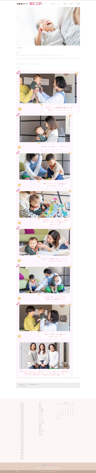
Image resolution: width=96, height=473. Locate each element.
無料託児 (65, 3)
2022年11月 (22, 418)
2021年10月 (22, 431)
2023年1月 (22, 415)
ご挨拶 (40, 407)
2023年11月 (22, 408)
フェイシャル (41, 415)
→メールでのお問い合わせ (22, 386)
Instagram (17, 471)
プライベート (41, 416)
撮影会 (40, 426)
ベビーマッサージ (41, 418)
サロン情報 (52, 3)
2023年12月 (22, 407)
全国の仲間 (78, 3)
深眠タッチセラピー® (42, 431)
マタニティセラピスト (42, 421)
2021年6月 (22, 436)
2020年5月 (22, 457)
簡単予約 (71, 3)
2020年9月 (22, 450)
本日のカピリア (41, 429)
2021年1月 (22, 444)
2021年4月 (22, 439)
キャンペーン (41, 413)
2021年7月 (22, 434)
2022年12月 (22, 416)
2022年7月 (22, 421)
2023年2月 (22, 413)
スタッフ (58, 3)
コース (46, 3)
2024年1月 (22, 405)
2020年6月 (22, 455)
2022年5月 (22, 423)
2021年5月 (22, 437)
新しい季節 (40, 428)
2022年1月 (22, 426)
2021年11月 (22, 429)
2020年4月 (22, 458)
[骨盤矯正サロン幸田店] (30, 3)
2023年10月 (22, 410)
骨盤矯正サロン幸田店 (46, 471)
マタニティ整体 (41, 423)
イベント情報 (41, 408)
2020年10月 (22, 449)
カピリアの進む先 (41, 410)
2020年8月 (22, 452)
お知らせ (40, 405)
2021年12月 (22, 428)
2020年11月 (22, 447)
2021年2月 (22, 442)
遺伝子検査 (40, 434)
